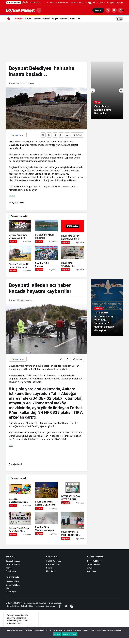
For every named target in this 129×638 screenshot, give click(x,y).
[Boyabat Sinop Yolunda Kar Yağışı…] (46, 526)
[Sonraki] (26, 2)
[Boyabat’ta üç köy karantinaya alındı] (72, 232)
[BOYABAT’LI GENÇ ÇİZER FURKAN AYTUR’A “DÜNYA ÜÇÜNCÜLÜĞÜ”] (72, 496)
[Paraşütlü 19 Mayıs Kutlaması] (46, 232)
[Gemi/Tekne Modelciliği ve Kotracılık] (107, 90)
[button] (114, 10)
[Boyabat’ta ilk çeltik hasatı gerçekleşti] (20, 259)
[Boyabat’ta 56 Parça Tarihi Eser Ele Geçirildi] (20, 526)
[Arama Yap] (107, 10)
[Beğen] (43, 135)
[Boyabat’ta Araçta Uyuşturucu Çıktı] (20, 232)
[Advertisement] (64, 43)
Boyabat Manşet (20, 10)
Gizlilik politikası (69, 634)
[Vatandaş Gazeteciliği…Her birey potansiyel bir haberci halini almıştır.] (20, 496)
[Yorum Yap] (55, 135)
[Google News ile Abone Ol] (18, 135)
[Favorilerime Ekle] (49, 135)
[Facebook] (59, 606)
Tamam (57, 634)
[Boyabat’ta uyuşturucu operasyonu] (72, 259)
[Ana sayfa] (8, 18)
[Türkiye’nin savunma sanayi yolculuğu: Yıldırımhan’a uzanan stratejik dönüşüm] (107, 307)
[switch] (119, 18)
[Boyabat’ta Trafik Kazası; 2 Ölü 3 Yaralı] (46, 496)
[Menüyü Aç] (38, 10)
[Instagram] (71, 606)
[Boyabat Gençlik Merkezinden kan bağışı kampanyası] (72, 526)
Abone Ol (98, 10)
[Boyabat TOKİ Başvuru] (46, 259)
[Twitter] (65, 606)
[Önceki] (23, 2)
